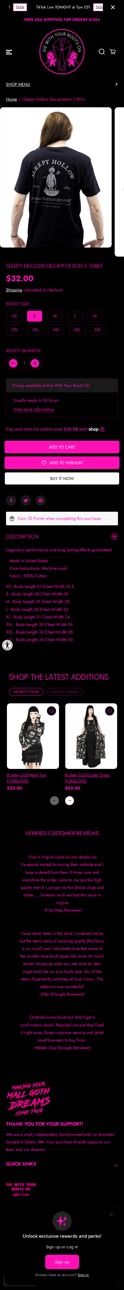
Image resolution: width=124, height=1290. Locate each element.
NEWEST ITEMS (26, 692)
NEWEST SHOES (65, 692)
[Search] (101, 51)
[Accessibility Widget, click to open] (8, 645)
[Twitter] (26, 500)
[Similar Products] (51, 711)
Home (11, 99)
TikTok (18, 7)
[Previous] (54, 800)
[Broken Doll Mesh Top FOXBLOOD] (33, 736)
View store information (34, 409)
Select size (17, 304)
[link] (62, 1098)
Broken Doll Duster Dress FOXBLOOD (87, 778)
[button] (9, 51)
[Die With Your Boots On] (62, 51)
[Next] (69, 800)
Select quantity (23, 351)
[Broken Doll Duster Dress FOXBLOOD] (91, 736)
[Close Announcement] (113, 7)
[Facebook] (11, 500)
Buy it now (62, 478)
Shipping (14, 290)
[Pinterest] (41, 500)
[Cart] (112, 51)
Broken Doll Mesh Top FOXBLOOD (26, 778)
